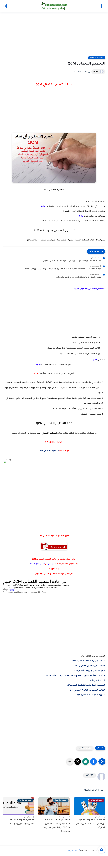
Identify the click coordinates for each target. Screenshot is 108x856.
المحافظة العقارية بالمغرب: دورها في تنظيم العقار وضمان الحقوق (72, 261)
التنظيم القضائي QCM (49, 451)
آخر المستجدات (73, 851)
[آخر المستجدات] (54, 6)
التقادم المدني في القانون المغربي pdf (87, 690)
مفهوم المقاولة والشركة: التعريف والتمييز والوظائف (78, 277)
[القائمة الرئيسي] (103, 6)
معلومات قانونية (96, 58)
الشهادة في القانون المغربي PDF (90, 666)
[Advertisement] (54, 35)
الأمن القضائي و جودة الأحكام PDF (89, 671)
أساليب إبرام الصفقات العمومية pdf (88, 661)
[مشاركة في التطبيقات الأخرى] (70, 761)
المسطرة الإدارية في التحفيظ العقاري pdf (86, 685)
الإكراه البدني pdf (97, 681)
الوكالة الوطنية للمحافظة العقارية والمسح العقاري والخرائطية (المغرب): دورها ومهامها (62, 269)
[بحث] (5, 6)
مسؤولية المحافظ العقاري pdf (91, 695)
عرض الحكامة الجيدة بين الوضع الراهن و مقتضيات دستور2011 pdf (75, 676)
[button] (93, 761)
